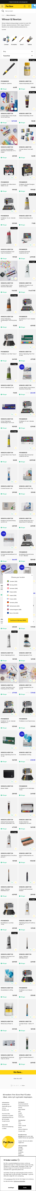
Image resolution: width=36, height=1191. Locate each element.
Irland (19, 1153)
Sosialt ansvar (6, 1121)
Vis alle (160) (21, 1131)
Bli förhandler (5, 1119)
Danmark (20, 1149)
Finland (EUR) (13, 592)
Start (3, 15)
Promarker (14, 44)
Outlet (20, 1113)
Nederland (21, 1155)
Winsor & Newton (10, 15)
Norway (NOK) (13, 585)
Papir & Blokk (21, 1109)
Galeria (30, 44)
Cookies (4, 1128)
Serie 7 (22, 44)
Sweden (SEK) (13, 581)
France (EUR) (13, 599)
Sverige (20, 1147)
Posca (20, 1127)
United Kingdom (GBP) (15, 609)
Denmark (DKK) (14, 588)
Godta (24, 1187)
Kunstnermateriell (23, 1104)
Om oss (4, 1108)
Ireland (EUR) (13, 595)
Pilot (19, 1122)
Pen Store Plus (6, 1113)
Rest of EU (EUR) (14, 613)
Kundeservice (5, 1104)
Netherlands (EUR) (14, 606)
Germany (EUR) (14, 602)
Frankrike (20, 1152)
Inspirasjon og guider (7, 1115)
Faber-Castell (22, 1125)
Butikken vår (5, 1110)
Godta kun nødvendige (19, 1181)
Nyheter (20, 1115)
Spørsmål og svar (6, 1106)
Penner (20, 1107)
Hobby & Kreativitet (23, 1105)
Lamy (19, 1123)
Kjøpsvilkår (5, 1124)
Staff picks (21, 1117)
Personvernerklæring (7, 1126)
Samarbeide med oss (7, 1117)
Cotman (6, 44)
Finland (20, 1150)
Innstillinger (11, 1187)
